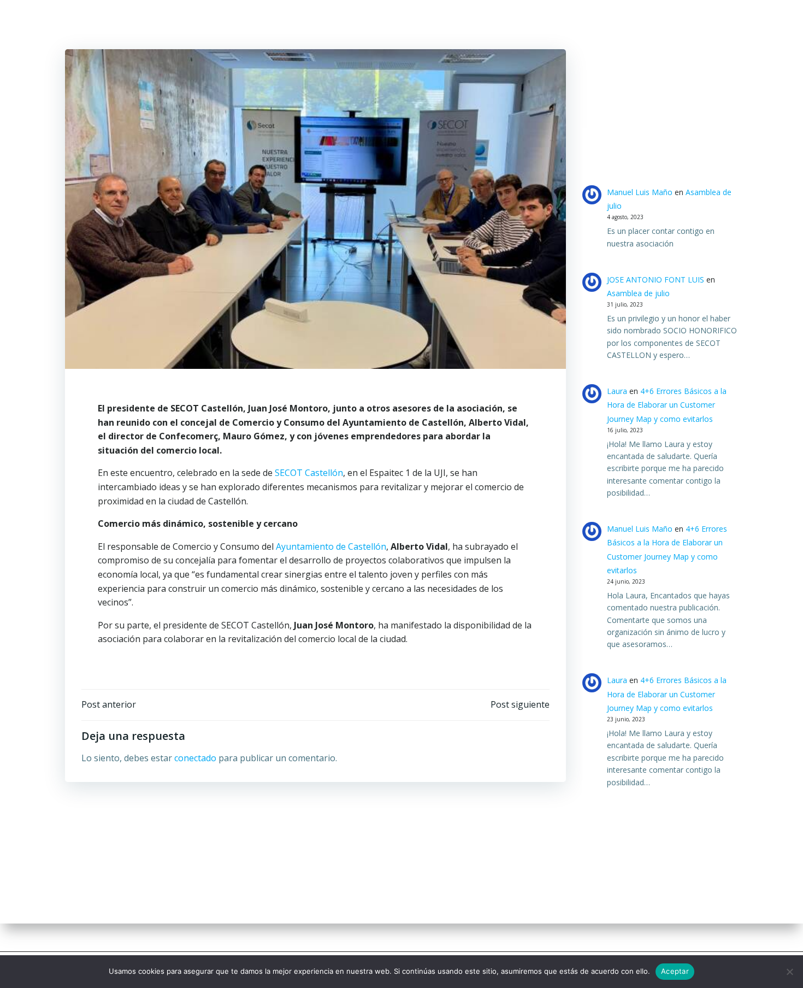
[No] (789, 971)
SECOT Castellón (309, 473)
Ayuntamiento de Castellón (331, 546)
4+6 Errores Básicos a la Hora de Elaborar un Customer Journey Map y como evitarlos (667, 405)
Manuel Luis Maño (639, 192)
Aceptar (675, 971)
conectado (195, 758)
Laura (617, 391)
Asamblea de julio (638, 293)
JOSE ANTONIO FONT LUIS (655, 279)
